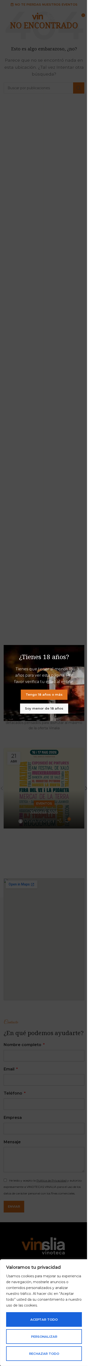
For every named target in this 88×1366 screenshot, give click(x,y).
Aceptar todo (44, 1319)
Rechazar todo (44, 1354)
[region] (44, 1312)
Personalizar (44, 1336)
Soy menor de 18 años (44, 708)
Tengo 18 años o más (44, 694)
